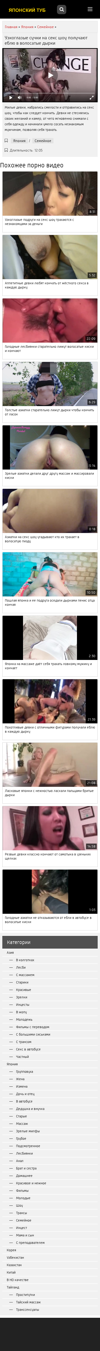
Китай (11, 1272)
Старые (21, 1116)
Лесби (21, 967)
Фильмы (22, 1191)
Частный (22, 1057)
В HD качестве (18, 1280)
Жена (20, 1079)
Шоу (19, 1205)
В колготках (25, 960)
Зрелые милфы (28, 1131)
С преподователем (30, 1243)
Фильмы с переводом (32, 1027)
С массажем (25, 975)
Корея (11, 1250)
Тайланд (13, 1287)
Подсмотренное (28, 1146)
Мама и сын (25, 1235)
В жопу (21, 1012)
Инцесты (22, 1005)
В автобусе (24, 1101)
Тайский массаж (28, 1302)
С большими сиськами (33, 1034)
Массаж (22, 1124)
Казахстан (14, 1265)
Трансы (21, 1213)
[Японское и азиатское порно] (29, 10)
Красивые (23, 990)
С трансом (23, 1042)
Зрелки (21, 997)
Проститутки (25, 1295)
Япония (19, 141)
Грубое (21, 1138)
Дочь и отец (25, 1094)
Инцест (21, 1228)
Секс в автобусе (28, 1049)
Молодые (23, 1198)
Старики (22, 982)
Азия (10, 952)
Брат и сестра (26, 1168)
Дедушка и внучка (30, 1109)
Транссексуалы (27, 1310)
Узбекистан (15, 1257)
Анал (19, 1161)
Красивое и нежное (31, 1183)
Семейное (43, 141)
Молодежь (24, 1019)
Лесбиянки (24, 1153)
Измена (21, 1086)
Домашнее (24, 1176)
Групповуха (24, 1072)
